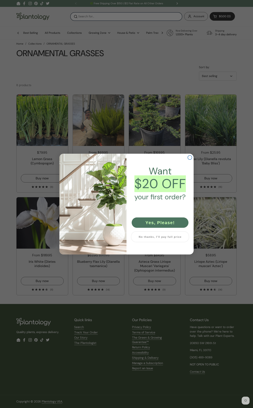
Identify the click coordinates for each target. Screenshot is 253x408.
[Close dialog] (190, 157)
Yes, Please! (160, 222)
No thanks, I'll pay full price (160, 236)
